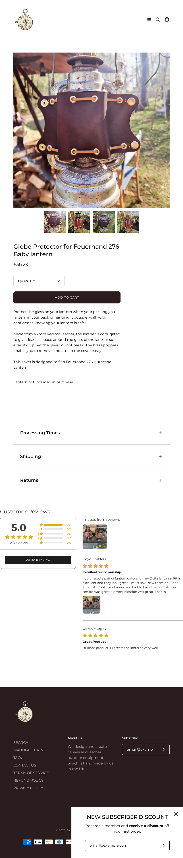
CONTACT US (24, 765)
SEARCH (21, 742)
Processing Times (40, 432)
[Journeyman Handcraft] (24, 19)
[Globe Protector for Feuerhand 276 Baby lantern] (55, 222)
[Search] (158, 19)
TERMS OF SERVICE (31, 773)
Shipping (30, 456)
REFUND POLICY (28, 780)
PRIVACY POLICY (28, 788)
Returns (29, 480)
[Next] (169, 130)
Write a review (38, 560)
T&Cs (17, 758)
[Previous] (13, 130)
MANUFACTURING (29, 750)
